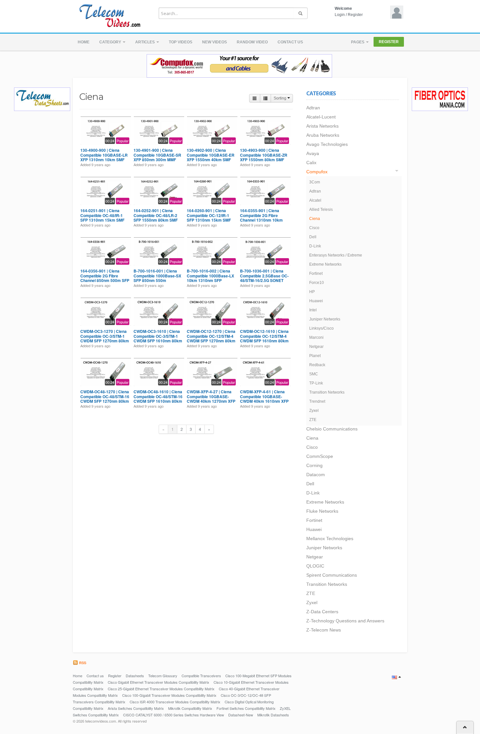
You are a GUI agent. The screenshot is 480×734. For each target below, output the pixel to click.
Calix (311, 162)
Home (83, 42)
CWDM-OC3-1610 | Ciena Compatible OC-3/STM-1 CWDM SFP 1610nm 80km (158, 336)
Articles (145, 42)
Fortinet (316, 273)
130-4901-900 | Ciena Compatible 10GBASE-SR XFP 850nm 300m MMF (157, 155)
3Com (314, 182)
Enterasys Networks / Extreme (335, 255)
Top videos (180, 42)
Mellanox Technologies (329, 538)
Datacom (315, 474)
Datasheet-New (240, 714)
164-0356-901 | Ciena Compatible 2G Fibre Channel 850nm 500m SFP (104, 275)
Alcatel (315, 200)
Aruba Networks (322, 135)
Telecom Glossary (162, 675)
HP (312, 291)
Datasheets (135, 675)
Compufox (317, 171)
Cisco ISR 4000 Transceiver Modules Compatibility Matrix (175, 701)
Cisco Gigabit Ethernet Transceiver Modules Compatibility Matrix (158, 682)
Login (340, 14)
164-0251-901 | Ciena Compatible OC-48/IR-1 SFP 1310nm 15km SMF (102, 215)
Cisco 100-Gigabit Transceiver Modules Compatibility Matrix (169, 695)
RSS (82, 662)
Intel (313, 310)
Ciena (314, 218)
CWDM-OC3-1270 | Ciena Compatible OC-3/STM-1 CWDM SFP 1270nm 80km (104, 336)
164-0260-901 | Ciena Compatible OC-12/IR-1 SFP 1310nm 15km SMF (209, 215)
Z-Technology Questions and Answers (345, 620)
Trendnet (317, 401)
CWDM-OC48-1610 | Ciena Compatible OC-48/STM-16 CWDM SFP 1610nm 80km (158, 396)
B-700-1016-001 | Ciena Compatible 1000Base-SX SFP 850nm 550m (157, 275)
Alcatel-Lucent (321, 116)
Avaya (312, 153)
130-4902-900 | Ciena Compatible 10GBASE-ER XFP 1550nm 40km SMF (210, 155)
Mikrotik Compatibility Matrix (190, 708)
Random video (252, 42)
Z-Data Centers (322, 611)
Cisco (314, 228)
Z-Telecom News (323, 629)
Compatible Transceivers (201, 675)
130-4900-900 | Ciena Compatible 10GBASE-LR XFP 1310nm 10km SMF (104, 155)
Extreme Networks (325, 264)
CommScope (319, 456)
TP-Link (316, 383)
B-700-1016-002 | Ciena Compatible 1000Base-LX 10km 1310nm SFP (210, 275)
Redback (317, 365)
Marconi (316, 337)
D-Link (315, 246)
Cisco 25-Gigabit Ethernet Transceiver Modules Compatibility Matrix (161, 688)
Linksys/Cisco (321, 328)
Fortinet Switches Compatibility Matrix (246, 708)
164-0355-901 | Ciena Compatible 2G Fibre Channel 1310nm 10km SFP (261, 217)
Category (110, 42)
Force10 (316, 282)
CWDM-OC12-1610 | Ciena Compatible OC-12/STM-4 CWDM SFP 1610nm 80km (264, 336)
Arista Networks (322, 126)
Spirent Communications (331, 575)
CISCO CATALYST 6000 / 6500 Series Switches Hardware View (173, 714)
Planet (315, 355)
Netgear (316, 346)
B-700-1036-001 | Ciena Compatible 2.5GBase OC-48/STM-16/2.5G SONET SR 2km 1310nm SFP (264, 278)
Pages (358, 42)
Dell (312, 237)
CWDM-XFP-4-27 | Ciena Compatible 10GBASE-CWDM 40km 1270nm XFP (211, 396)
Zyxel (314, 410)
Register (355, 14)
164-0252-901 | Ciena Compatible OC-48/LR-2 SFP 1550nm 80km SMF (156, 215)
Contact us (290, 42)
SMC (313, 374)
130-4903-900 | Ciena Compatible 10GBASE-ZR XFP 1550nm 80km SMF (263, 155)
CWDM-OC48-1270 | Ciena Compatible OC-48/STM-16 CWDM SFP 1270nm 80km (104, 396)
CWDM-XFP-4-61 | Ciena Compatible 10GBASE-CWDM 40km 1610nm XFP (264, 396)
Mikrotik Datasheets (273, 714)
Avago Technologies (327, 144)
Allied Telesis (321, 209)
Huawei (316, 301)
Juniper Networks (324, 319)
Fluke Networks (322, 511)
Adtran (313, 107)
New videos (214, 42)
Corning (314, 465)
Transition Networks (326, 392)
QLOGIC (315, 566)
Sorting (280, 98)
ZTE (312, 419)
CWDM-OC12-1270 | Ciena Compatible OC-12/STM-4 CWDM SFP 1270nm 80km (211, 336)
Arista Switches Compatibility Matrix (136, 708)
